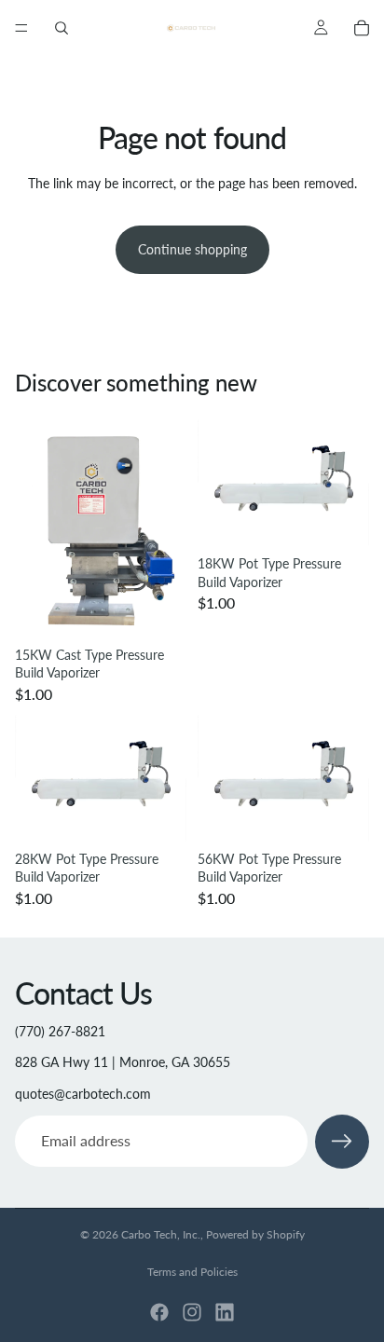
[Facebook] (159, 1312)
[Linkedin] (224, 1312)
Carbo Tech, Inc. (160, 1234)
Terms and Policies (192, 1272)
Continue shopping (192, 249)
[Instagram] (192, 1312)
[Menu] (21, 28)
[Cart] (361, 27)
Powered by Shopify (255, 1234)
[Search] (61, 27)
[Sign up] (342, 1142)
